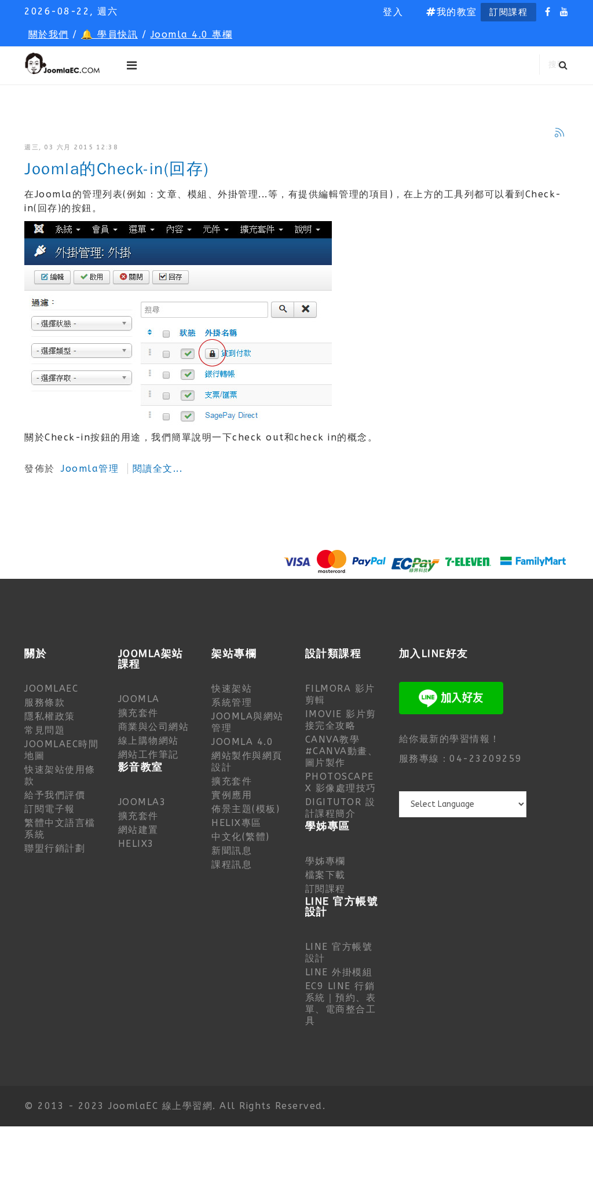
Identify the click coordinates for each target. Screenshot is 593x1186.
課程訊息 (231, 864)
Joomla (139, 698)
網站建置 (138, 829)
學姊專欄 (325, 860)
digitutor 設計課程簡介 (340, 807)
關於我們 (48, 34)
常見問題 (44, 730)
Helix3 (136, 843)
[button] (393, 12)
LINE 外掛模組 (339, 972)
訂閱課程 (508, 12)
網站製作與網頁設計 (247, 761)
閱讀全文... (158, 468)
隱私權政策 (49, 716)
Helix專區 (236, 822)
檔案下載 (325, 874)
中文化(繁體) (240, 836)
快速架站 (231, 688)
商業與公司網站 (153, 726)
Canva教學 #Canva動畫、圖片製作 (341, 751)
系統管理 (231, 702)
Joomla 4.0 (242, 741)
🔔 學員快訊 (109, 34)
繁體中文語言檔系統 (60, 828)
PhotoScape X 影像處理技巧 (340, 782)
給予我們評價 (54, 795)
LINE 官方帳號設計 (339, 952)
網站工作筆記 (148, 754)
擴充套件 (138, 712)
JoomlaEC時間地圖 (61, 750)
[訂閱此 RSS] (559, 132)
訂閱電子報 (49, 808)
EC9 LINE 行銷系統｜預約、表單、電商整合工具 (340, 1003)
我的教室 (457, 11)
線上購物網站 (148, 740)
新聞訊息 (231, 850)
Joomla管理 (90, 468)
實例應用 (231, 795)
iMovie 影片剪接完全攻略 (340, 719)
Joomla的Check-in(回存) (116, 169)
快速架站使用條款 (60, 775)
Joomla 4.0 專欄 (192, 34)
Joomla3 (142, 801)
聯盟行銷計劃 (54, 848)
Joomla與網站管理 (247, 722)
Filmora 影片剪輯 (340, 694)
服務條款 (44, 702)
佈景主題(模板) (245, 808)
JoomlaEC (51, 688)
